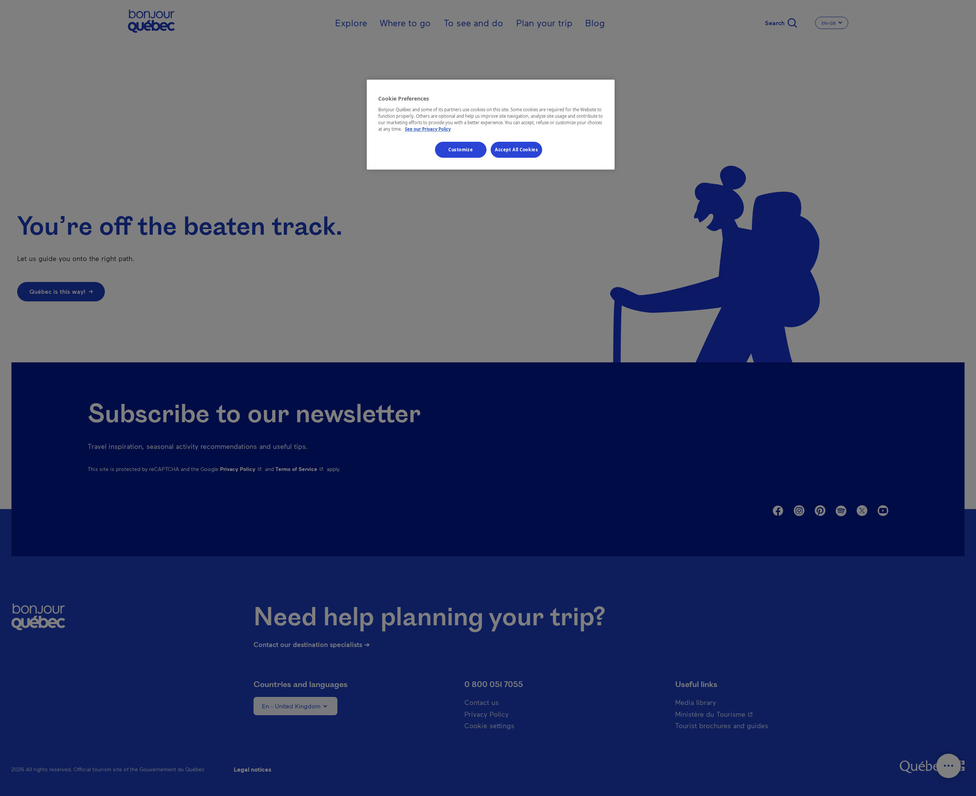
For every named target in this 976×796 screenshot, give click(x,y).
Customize (460, 149)
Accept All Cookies (516, 149)
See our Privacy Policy (428, 129)
